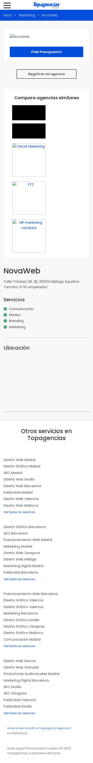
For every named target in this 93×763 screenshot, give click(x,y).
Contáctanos (17, 733)
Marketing (27, 15)
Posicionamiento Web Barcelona (31, 593)
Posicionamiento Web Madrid (28, 539)
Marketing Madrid (18, 546)
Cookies (51, 748)
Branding (16, 320)
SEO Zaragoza (15, 693)
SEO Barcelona (16, 533)
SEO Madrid (13, 473)
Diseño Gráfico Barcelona (25, 527)
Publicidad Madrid (18, 492)
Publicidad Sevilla (18, 706)
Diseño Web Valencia (21, 498)
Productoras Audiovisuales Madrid (31, 673)
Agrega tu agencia (55, 728)
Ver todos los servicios (19, 512)
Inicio (8, 15)
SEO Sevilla (12, 686)
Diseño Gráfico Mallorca (23, 632)
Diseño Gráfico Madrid (22, 466)
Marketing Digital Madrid (23, 566)
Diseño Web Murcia (20, 661)
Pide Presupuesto (46, 52)
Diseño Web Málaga (20, 559)
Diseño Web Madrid (20, 459)
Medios (15, 314)
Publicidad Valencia (20, 700)
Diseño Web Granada (21, 667)
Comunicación (21, 309)
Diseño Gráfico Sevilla (21, 620)
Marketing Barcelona (21, 613)
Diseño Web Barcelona (22, 486)
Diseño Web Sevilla (19, 479)
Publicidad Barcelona (21, 572)
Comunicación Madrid (22, 639)
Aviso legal (15, 748)
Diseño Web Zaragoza (22, 552)
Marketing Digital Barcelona (26, 680)
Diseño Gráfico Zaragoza (24, 626)
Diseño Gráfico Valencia (23, 600)
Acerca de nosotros (22, 728)
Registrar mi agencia (46, 74)
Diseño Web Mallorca (21, 505)
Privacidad (34, 748)
